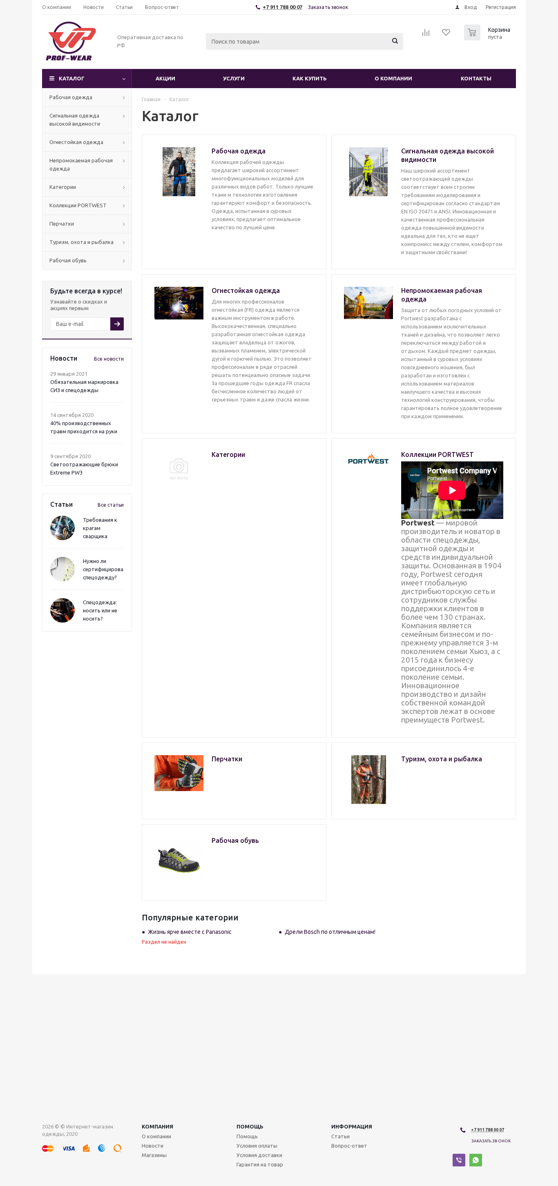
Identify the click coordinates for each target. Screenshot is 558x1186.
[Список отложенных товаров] (446, 35)
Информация (351, 1126)
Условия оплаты (257, 1145)
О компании (393, 78)
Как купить (309, 78)
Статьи (340, 1136)
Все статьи (111, 505)
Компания (157, 1126)
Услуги (234, 78)
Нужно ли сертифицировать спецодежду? (106, 569)
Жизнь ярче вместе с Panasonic (190, 932)
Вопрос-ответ (349, 1145)
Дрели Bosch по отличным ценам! (330, 932)
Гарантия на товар (260, 1164)
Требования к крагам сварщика (100, 528)
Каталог (72, 78)
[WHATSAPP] (475, 1160)
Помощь (250, 1126)
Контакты (476, 78)
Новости (152, 1145)
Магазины (154, 1155)
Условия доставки (259, 1155)
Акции (165, 78)
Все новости (109, 358)
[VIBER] (459, 1160)
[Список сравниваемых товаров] (426, 35)
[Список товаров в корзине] (488, 38)
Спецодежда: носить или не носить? (100, 610)
